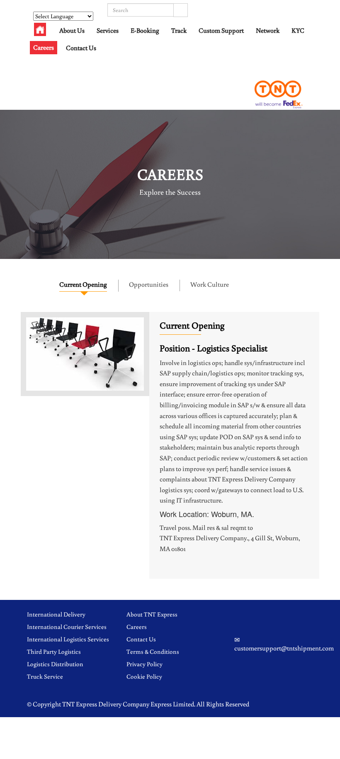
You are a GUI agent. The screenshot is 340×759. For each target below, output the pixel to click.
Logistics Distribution (55, 664)
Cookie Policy (144, 676)
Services (108, 30)
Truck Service (45, 676)
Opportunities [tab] (148, 284)
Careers (43, 47)
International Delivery (56, 614)
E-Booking (145, 30)
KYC (297, 30)
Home (40, 31)
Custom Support (221, 30)
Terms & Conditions (152, 651)
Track (179, 30)
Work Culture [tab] (209, 284)
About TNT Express (151, 614)
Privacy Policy (144, 664)
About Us (72, 30)
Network (267, 30)
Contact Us (81, 48)
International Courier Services (67, 627)
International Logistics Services (68, 639)
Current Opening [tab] (83, 284)
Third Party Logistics (54, 651)
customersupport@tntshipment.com (284, 648)
